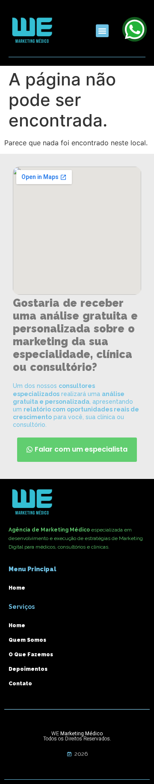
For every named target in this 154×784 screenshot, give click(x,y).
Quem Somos (27, 640)
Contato (20, 684)
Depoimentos (28, 669)
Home (17, 588)
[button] (102, 30)
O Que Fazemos (31, 655)
